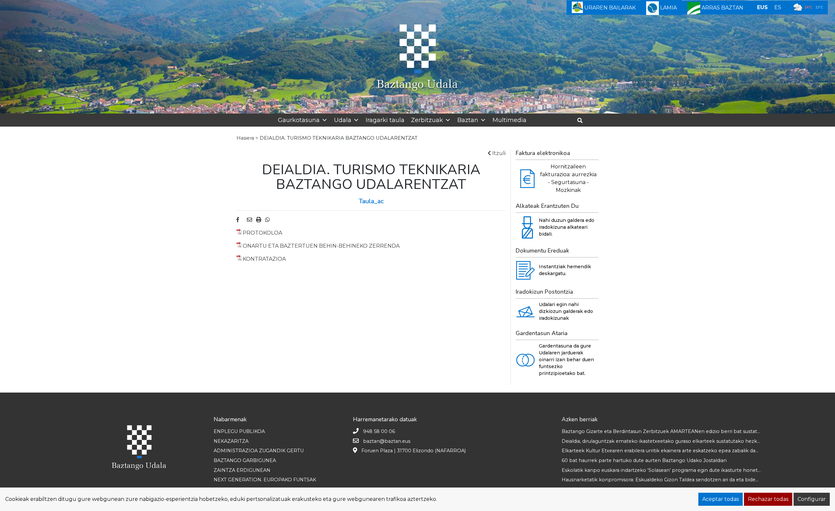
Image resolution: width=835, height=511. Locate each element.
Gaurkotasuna (299, 120)
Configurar (811, 499)
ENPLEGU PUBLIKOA (239, 431)
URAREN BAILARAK (609, 8)
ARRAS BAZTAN (721, 8)
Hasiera (245, 138)
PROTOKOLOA (262, 233)
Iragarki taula (385, 120)
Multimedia (509, 120)
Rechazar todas (768, 499)
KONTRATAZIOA (264, 259)
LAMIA (668, 8)
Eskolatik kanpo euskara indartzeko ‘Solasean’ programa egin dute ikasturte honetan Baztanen (675, 470)
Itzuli (498, 153)
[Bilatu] (582, 120)
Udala (342, 120)
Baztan (467, 120)
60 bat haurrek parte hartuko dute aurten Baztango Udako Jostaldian (644, 460)
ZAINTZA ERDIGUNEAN (242, 470)
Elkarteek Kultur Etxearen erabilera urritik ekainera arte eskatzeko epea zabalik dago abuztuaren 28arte (684, 451)
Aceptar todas (720, 499)
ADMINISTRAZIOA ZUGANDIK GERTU (259, 451)
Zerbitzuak (427, 120)
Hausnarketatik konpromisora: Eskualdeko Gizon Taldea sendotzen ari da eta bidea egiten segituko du (683, 480)
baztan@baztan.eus (386, 441)
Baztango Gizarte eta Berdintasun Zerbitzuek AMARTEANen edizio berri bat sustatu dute (667, 431)
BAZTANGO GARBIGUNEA (245, 460)
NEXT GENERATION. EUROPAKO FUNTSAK (265, 480)
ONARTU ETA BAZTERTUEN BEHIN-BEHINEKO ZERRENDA (321, 246)
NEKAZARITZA (231, 441)
